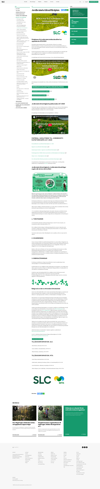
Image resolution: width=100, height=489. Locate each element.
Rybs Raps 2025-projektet (22, 60)
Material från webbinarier (21, 15)
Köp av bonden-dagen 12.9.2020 (23, 52)
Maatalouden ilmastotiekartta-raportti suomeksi (43, 99)
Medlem (39, 1)
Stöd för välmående (54, 458)
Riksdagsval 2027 (20, 19)
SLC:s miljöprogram (46, 310)
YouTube (46, 163)
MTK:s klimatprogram (59, 308)
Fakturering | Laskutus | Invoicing (17, 480)
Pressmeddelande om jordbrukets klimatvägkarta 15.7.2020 (43, 143)
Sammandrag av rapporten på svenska (40, 91)
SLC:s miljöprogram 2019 (80, 462)
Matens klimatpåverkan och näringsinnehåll (22, 50)
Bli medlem (78, 471)
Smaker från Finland (21, 69)
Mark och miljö (40, 462)
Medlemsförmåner (54, 455)
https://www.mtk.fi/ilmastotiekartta (38, 331)
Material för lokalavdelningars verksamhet (23, 106)
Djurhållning (40, 455)
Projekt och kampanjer (21, 17)
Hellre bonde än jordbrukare (22, 68)
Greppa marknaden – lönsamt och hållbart (22, 99)
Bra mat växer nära (20, 75)
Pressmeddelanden (28, 455)
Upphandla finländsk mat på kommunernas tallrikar (22, 84)
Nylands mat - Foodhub (21, 78)
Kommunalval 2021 (20, 43)
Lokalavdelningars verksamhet (68, 465)
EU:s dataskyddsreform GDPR (22, 103)
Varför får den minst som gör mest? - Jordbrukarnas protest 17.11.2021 (23, 38)
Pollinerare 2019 (20, 91)
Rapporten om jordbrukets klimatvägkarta (39, 146)
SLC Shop (18, 8)
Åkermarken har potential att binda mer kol (40, 335)
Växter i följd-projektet (21, 29)
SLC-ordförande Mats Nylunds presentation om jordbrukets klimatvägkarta (46, 159)
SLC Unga (52, 462)
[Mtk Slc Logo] (50, 380)
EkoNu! (18, 87)
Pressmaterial (19, 101)
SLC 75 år (77, 455)
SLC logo (18, 10)
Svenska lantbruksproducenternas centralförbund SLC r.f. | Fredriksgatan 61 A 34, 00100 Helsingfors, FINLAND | (17, 456)
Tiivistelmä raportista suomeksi (39, 95)
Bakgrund (78, 458)
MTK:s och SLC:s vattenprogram (23, 46)
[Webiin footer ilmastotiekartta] (50, 282)
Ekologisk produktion (41, 458)
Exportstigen (19, 59)
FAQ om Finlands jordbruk (21, 107)
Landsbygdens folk (94, 1)
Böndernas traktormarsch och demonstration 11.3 (22, 96)
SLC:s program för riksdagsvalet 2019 (23, 72)
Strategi (77, 459)
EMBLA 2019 (19, 66)
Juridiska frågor (53, 459)
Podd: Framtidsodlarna (29, 458)
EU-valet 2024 (19, 23)
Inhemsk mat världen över (22, 35)
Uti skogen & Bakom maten (22, 81)
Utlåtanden (67, 434)
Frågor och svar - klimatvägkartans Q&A (39, 156)
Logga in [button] (86, 1)
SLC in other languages (80, 474)
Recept (26, 462)
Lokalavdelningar (79, 468)
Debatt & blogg (27, 459)
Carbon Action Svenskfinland (22, 56)
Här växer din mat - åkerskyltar (23, 88)
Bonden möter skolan (20, 12)
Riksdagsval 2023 (20, 32)
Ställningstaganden (79, 465)
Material (45, 1)
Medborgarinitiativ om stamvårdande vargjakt (21, 54)
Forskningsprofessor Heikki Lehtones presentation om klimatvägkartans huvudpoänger (48, 152)
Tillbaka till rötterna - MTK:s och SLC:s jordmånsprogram (23, 41)
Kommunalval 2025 (20, 20)
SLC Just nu (52, 461)
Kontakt (57, 1)
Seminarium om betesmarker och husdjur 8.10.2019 (23, 63)
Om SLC (51, 1)
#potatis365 (19, 57)
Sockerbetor (19, 90)
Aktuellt (25, 1)
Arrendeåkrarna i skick (21, 22)
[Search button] (83, 1)
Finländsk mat (40, 461)
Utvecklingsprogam (79, 461)
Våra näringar (32, 1)
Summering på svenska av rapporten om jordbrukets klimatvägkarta (44, 149)
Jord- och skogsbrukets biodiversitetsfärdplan (21, 26)
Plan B (18, 85)
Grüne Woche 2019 (20, 73)
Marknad (65, 458)
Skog (39, 459)
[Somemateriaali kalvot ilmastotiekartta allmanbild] (50, 182)
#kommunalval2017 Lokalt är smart (22, 94)
